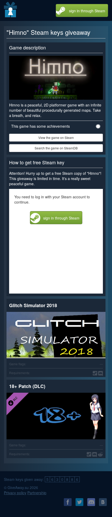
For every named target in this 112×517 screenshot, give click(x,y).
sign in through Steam (87, 10)
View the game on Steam (56, 137)
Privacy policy (15, 492)
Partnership (36, 492)
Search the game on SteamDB (56, 148)
